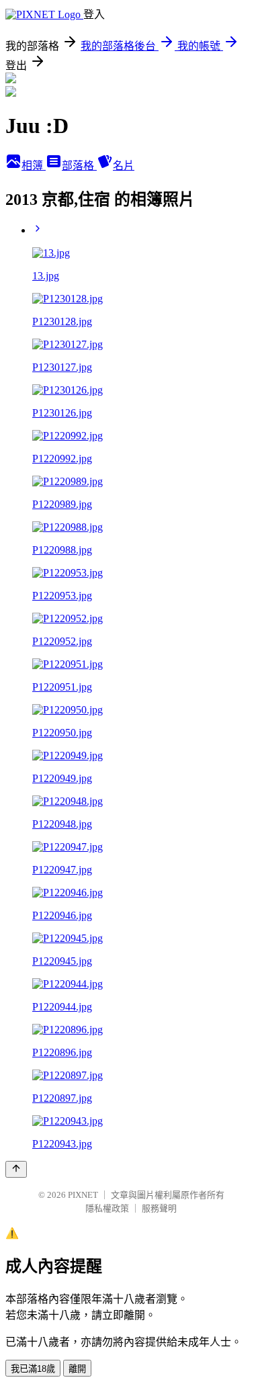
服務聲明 (159, 1208)
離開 (77, 1369)
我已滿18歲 (33, 1369)
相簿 (33, 165)
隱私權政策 (107, 1208)
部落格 (79, 165)
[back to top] (16, 1169)
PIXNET (83, 1195)
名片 (123, 165)
